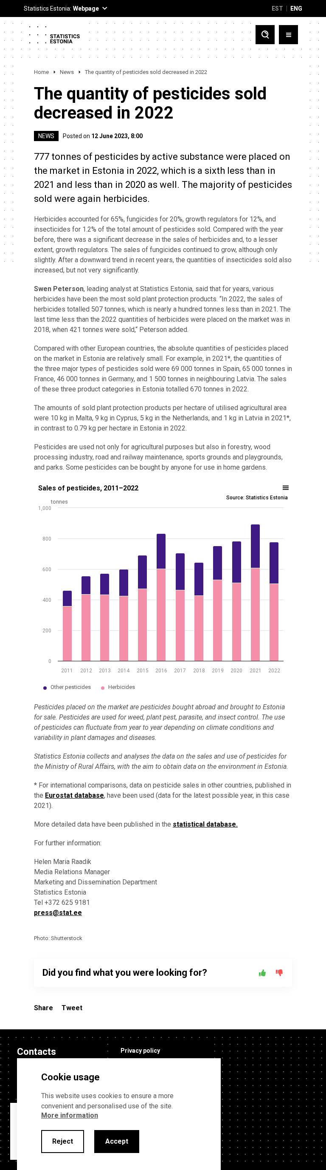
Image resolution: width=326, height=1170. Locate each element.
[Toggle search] (265, 34)
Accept (116, 1141)
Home (41, 72)
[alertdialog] (119, 1114)
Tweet (72, 1008)
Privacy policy (140, 1050)
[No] (279, 972)
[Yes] (262, 972)
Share (43, 1008)
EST (277, 8)
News (67, 72)
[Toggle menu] (288, 34)
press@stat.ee (58, 913)
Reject (62, 1141)
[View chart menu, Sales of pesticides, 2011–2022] (286, 488)
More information (69, 1115)
